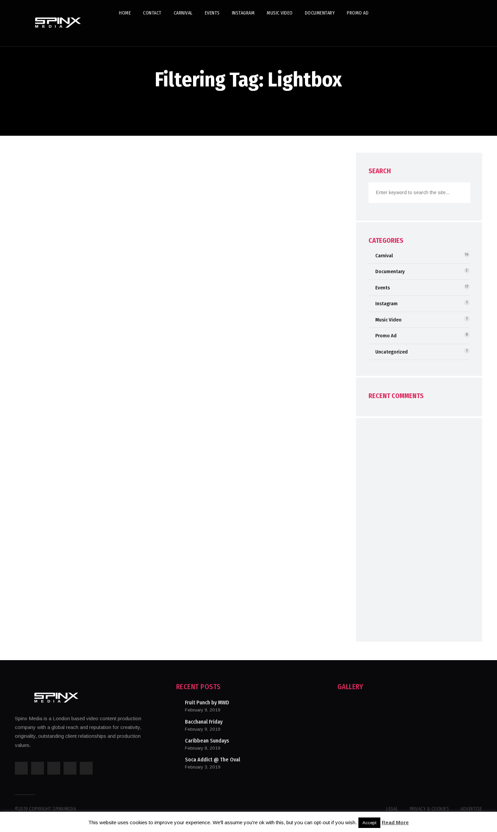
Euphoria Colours (61, 439)
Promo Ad (386, 336)
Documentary (390, 271)
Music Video (388, 320)
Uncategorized (391, 352)
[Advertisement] (419, 533)
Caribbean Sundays (207, 740)
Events (56, 176)
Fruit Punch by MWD (207, 702)
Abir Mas (43, 355)
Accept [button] (369, 822)
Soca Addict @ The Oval (212, 759)
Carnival (34, 176)
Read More (395, 822)
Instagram (386, 304)
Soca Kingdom (55, 272)
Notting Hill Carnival (68, 188)
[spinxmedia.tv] (59, 23)
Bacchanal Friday (203, 722)
